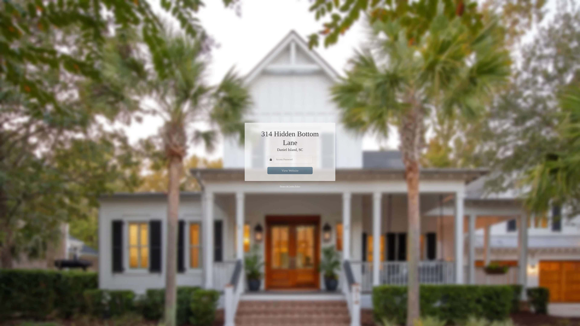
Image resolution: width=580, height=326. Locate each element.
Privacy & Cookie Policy (290, 186)
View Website (290, 170)
